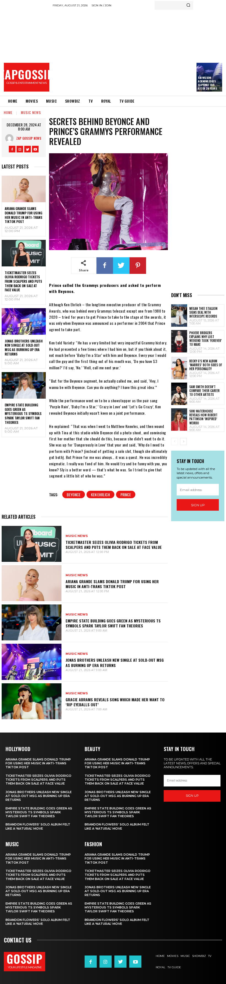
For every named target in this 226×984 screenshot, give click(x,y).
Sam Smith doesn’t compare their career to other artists (204, 391)
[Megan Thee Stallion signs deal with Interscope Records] (179, 315)
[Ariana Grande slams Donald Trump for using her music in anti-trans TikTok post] (24, 189)
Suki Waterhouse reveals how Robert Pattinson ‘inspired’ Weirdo (203, 417)
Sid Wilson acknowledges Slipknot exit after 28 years (207, 83)
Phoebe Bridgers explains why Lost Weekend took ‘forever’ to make (205, 339)
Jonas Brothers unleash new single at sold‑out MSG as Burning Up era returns (24, 347)
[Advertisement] (139, 51)
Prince (125, 494)
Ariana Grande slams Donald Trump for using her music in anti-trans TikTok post (23, 215)
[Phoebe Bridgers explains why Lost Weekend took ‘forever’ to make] (179, 341)
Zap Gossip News (28, 138)
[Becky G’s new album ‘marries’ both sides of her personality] (179, 368)
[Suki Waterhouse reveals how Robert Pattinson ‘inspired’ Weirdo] (179, 419)
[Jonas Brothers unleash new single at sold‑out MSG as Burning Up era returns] (24, 321)
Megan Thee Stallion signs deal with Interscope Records (203, 312)
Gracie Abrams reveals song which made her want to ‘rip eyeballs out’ (115, 702)
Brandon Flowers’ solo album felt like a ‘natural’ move (38, 826)
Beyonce (73, 494)
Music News (31, 112)
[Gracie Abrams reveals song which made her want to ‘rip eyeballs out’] (31, 701)
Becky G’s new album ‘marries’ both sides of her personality (205, 365)
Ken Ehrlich (100, 494)
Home (8, 112)
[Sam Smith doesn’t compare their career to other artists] (179, 394)
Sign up (198, 505)
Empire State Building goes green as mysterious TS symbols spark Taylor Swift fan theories (23, 413)
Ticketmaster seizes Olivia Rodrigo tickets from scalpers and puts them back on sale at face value (23, 281)
